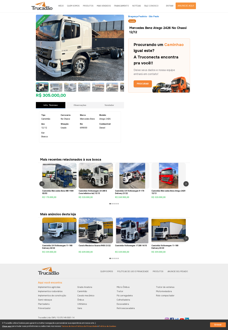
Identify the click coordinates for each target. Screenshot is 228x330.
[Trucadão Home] (42, 6)
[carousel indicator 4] (116, 204)
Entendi (218, 325)
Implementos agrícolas (49, 287)
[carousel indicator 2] (112, 204)
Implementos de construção (52, 295)
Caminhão (82, 291)
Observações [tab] (80, 105)
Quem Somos (73, 6)
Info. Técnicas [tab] (51, 105)
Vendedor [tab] (109, 105)
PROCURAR (143, 83)
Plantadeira (43, 304)
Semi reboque (45, 299)
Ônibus (80, 299)
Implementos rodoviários (50, 291)
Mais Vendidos (104, 6)
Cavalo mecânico (85, 295)
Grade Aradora (84, 287)
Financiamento (121, 6)
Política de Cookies (107, 326)
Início (61, 6)
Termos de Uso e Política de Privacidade (79, 326)
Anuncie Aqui (186, 5)
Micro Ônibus (123, 287)
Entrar (169, 6)
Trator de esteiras (165, 287)
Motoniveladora (164, 291)
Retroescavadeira (126, 308)
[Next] (186, 183)
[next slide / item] (122, 87)
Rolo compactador (165, 295)
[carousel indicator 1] (110, 204)
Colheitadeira (123, 299)
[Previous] (42, 183)
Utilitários (82, 304)
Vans (79, 308)
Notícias (136, 6)
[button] (42, 87)
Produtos (88, 6)
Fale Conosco (151, 6)
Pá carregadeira (125, 295)
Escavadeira (123, 304)
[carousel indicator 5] (118, 204)
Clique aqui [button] (6, 326)
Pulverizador (44, 308)
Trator (120, 291)
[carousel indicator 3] (114, 204)
